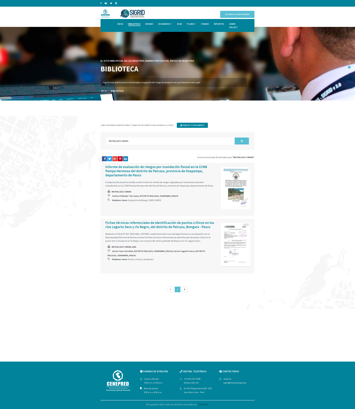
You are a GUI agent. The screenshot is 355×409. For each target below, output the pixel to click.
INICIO (120, 23)
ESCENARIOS (164, 23)
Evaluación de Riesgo (138, 200)
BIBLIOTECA (134, 23)
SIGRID (157, 200)
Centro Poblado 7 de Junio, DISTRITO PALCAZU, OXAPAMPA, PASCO (145, 196)
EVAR (179, 23)
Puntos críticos (135, 259)
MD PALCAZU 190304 (121, 191)
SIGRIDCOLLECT (233, 25)
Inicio (104, 90)
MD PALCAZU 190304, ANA (124, 246)
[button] (349, 62)
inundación (148, 259)
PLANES (190, 23)
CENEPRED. (203, 404)
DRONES (149, 23)
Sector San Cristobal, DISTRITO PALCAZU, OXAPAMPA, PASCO (142, 251)
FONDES (205, 23)
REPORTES (219, 23)
